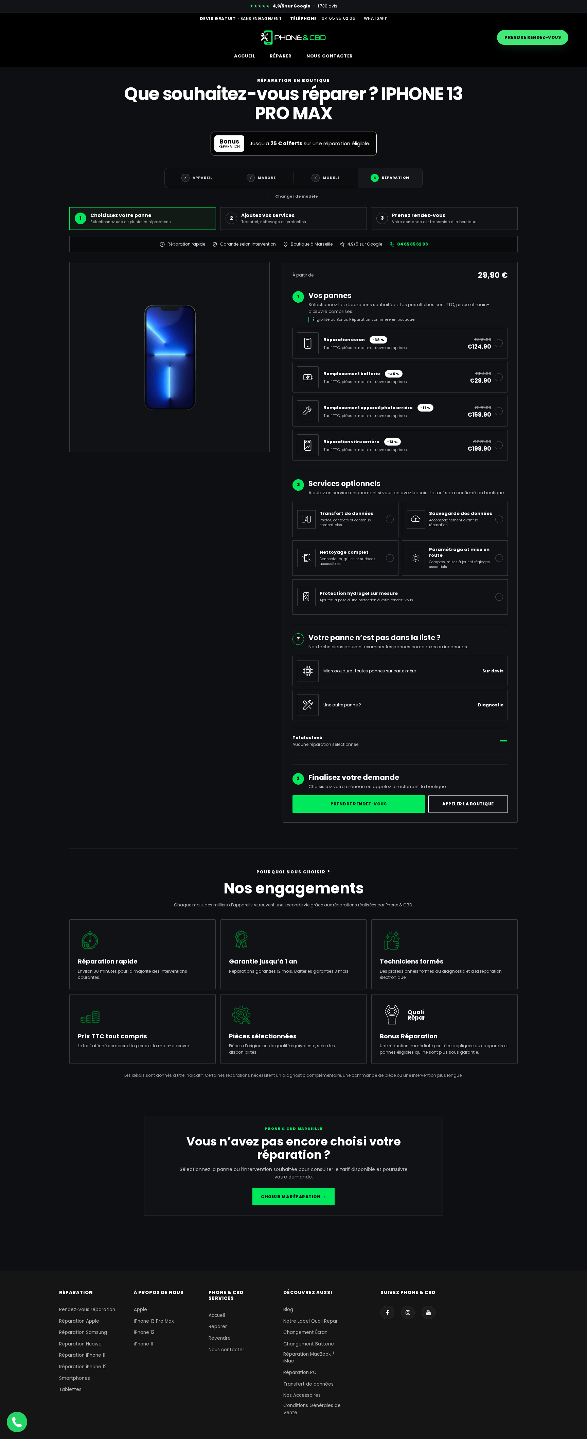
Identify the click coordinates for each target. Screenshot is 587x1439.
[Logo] (293, 37)
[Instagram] (408, 1312)
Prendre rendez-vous (532, 37)
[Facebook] (387, 1312)
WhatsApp (376, 18)
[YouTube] (428, 1312)
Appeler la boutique (468, 804)
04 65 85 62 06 (338, 18)
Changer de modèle (293, 196)
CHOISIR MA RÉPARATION (293, 1197)
